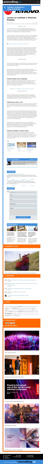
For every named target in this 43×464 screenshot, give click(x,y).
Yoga (16, 315)
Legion (33, 308)
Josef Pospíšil (10, 295)
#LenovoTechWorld (7, 306)
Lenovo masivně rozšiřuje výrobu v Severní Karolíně (11, 234)
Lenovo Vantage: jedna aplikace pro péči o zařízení (20, 288)
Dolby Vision (35, 306)
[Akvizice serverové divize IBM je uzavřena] (11, 144)
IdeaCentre (10, 308)
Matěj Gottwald (10, 22)
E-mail (11, 199)
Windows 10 (7, 315)
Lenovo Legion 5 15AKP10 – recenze (20, 295)
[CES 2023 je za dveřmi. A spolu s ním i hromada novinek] (22, 438)
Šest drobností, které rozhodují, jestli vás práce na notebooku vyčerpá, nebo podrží (22, 234)
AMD (12, 306)
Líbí (7, 179)
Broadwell (24, 306)
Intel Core (21, 308)
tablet (28, 311)
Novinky (19, 455)
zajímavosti (19, 7)
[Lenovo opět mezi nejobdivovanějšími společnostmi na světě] (22, 389)
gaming (6, 308)
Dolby (27, 306)
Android (20, 306)
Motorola (21, 310)
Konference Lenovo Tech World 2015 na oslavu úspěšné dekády (31, 148)
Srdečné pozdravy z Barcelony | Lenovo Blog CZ (15, 174)
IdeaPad (14, 308)
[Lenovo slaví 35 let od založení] (21, 144)
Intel (18, 308)
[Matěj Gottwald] (30, 159)
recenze (10, 311)
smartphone (20, 311)
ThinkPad (8, 314)
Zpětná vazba (31, 456)
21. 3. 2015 (23, 185)
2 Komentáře (11, 171)
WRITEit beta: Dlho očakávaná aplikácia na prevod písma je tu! (24, 280)
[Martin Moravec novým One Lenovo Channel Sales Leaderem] (22, 365)
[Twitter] (13, 462)
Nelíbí (13, 179)
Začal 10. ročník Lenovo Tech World (10, 352)
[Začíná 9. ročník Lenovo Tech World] (22, 413)
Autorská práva (18, 456)
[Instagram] (15, 462)
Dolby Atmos (31, 306)
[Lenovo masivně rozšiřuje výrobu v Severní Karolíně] (11, 228)
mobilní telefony (14, 9)
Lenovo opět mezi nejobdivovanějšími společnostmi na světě (14, 401)
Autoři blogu (30, 455)
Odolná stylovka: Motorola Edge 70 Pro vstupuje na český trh (32, 234)
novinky (10, 7)
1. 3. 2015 (23, 179)
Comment (11, 208)
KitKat (26, 308)
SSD (25, 311)
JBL (24, 308)
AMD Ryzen (15, 306)
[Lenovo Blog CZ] (15, 2)
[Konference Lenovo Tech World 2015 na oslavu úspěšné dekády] (31, 144)
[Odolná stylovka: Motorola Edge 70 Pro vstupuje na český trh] (32, 228)
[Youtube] (16, 462)
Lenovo (7, 310)
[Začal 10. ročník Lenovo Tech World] (22, 340)
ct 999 (8, 288)
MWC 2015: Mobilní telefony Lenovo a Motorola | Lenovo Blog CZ (19, 180)
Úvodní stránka (8, 455)
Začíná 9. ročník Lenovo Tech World (10, 425)
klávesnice (29, 308)
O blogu (6, 456)
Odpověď (32, 179)
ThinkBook (32, 311)
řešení (19, 315)
